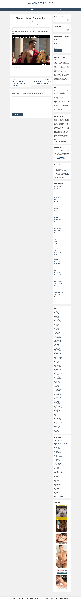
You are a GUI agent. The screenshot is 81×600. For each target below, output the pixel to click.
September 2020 (58, 395)
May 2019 (57, 414)
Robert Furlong (57, 274)
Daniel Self (56, 217)
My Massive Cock (59, 472)
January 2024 (58, 352)
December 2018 (58, 421)
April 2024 (57, 348)
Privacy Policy (59, 9)
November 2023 (58, 354)
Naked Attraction (58, 473)
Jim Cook (56, 245)
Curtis (55, 210)
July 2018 (57, 427)
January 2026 (58, 320)
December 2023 (58, 353)
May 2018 (57, 430)
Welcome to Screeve (40, 3)
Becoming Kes (65, 173)
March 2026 (57, 317)
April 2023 (57, 364)
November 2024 (58, 338)
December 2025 (58, 321)
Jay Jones (56, 243)
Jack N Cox (56, 239)
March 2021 (57, 387)
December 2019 (58, 407)
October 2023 (58, 356)
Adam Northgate (57, 186)
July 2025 (57, 328)
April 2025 (57, 332)
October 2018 (58, 423)
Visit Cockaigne (46, 9)
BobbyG (56, 201)
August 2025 (58, 327)
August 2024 (58, 342)
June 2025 (57, 329)
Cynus (40, 24)
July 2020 (57, 398)
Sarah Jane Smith (58, 281)
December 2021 (58, 378)
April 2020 (57, 402)
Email (26, 109)
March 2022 (57, 374)
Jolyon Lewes (57, 250)
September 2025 (58, 325)
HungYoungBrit (58, 460)
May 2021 (57, 385)
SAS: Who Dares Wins (59, 487)
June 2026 (57, 313)
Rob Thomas (57, 272)
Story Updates (26, 9)
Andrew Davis (57, 195)
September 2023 (58, 357)
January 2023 (58, 368)
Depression (57, 455)
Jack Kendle (56, 237)
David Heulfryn (21, 24)
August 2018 (58, 426)
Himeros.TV (57, 459)
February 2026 (58, 319)
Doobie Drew (57, 230)
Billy (55, 199)
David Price (56, 226)
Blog (20, 9)
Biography (57, 446)
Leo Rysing (56, 254)
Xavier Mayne (57, 296)
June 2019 (57, 413)
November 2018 (58, 422)
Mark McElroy (57, 257)
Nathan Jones (57, 263)
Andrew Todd (57, 197)
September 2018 (58, 425)
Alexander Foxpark (58, 192)
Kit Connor (57, 467)
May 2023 (57, 362)
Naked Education (58, 475)
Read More (66, 598)
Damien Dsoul (57, 215)
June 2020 (57, 399)
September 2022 (58, 373)
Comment (14, 95)
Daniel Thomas (57, 219)
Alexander (56, 190)
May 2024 (57, 346)
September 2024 (58, 341)
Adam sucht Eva (58, 442)
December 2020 (58, 391)
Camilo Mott (57, 206)
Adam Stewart (57, 188)
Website (39, 109)
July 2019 (57, 411)
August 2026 (58, 311)
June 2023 (57, 361)
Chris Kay (56, 208)
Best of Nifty (57, 298)
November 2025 (58, 323)
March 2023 (57, 365)
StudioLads (57, 492)
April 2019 (57, 415)
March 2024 (57, 349)
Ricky (55, 270)
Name (13, 109)
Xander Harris (57, 294)
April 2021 (57, 386)
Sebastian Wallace (58, 283)
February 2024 (58, 350)
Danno (55, 221)
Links (53, 9)
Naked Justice (57, 261)
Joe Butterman (57, 248)
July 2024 (57, 344)
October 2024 (58, 340)
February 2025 (58, 334)
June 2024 (57, 345)
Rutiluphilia (57, 484)
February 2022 (58, 376)
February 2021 (58, 389)
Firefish (55, 234)
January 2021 (58, 390)
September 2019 (58, 409)
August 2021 (58, 382)
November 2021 (58, 380)
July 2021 (57, 384)
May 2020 (57, 401)
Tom (55, 290)
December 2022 (58, 369)
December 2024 (58, 337)
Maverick (56, 259)
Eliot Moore (56, 232)
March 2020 (57, 403)
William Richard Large (58, 292)
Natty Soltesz (58, 477)
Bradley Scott (57, 204)
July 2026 (57, 312)
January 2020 (58, 406)
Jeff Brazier (57, 464)
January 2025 (58, 336)
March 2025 (57, 333)
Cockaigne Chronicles (59, 448)
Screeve (57, 488)
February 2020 (58, 405)
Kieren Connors (57, 252)
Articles (39, 9)
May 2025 (57, 330)
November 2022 (58, 370)
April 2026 (57, 316)
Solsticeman (56, 285)
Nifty (56, 479)
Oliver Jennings (57, 265)
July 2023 (57, 360)
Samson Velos (57, 279)
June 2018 (57, 429)
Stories (43, 24)
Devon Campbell (57, 228)
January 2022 (58, 377)
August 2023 (58, 358)
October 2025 (58, 324)
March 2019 (57, 417)
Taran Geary (56, 287)
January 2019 (58, 419)
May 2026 (57, 315)
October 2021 (58, 381)
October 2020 (58, 394)
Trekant (56, 495)
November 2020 (58, 393)
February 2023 (58, 366)
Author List (33, 9)
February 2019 (58, 418)
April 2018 (57, 431)
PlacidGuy (57, 481)
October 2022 (58, 372)
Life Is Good (61, 177)
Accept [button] (61, 598)
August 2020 (58, 397)
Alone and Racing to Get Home (61, 443)
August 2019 (58, 410)
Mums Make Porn (58, 471)
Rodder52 (56, 276)
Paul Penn (56, 268)
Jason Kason (57, 241)
